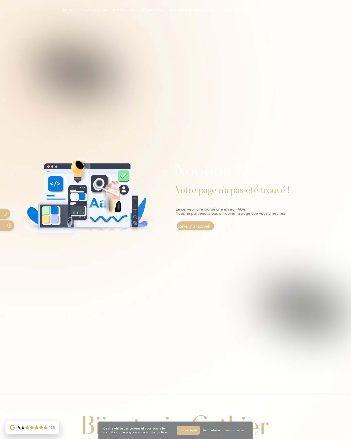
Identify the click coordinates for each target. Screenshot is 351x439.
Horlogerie (95, 10)
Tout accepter (188, 430)
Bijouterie (123, 10)
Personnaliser (235, 430)
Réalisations (237, 10)
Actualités (151, 10)
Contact (265, 10)
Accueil (70, 10)
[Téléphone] (5, 214)
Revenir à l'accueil (194, 226)
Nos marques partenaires (193, 10)
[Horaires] (7, 225)
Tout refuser (211, 430)
